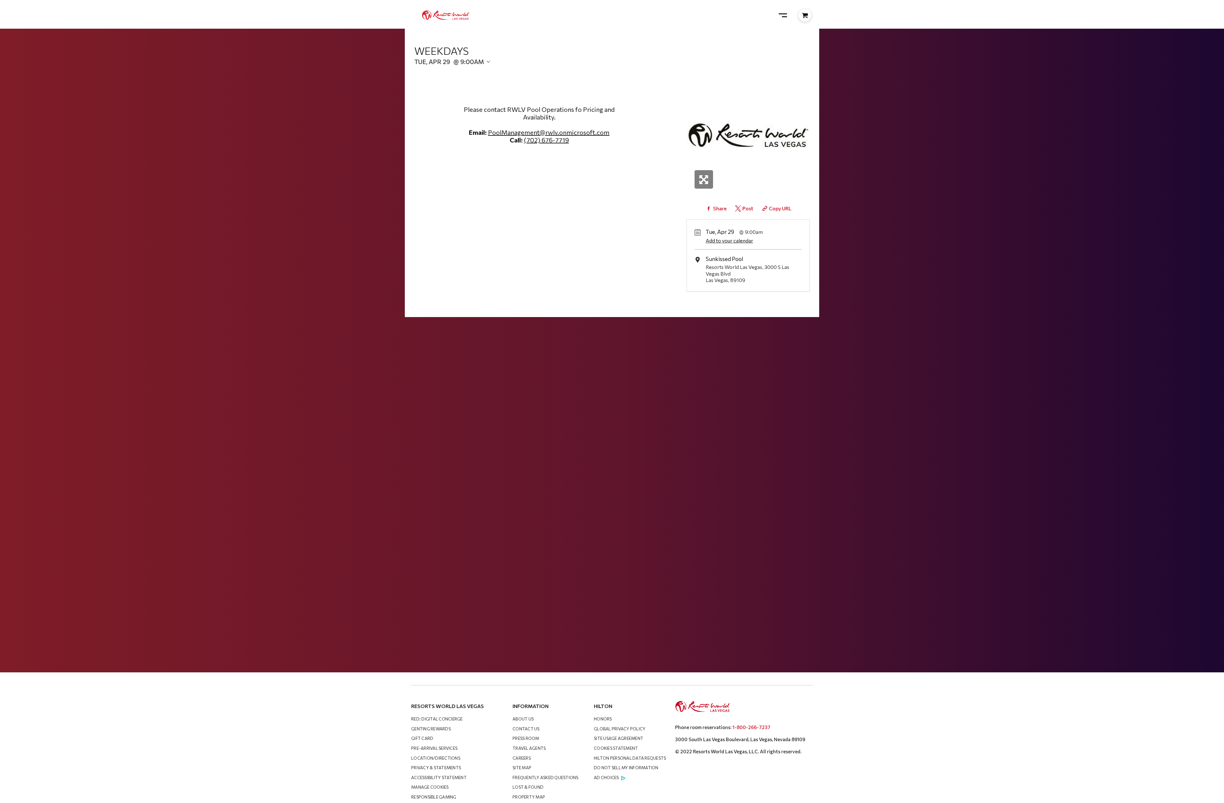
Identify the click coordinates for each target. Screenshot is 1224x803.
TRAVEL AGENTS (529, 748)
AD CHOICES (606, 777)
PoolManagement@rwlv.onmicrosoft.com (548, 132)
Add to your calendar (729, 240)
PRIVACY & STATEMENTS (436, 767)
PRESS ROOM (526, 738)
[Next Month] (518, 72)
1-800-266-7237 (751, 727)
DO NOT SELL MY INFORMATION (626, 767)
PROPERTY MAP (529, 796)
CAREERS (522, 758)
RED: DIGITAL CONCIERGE (437, 718)
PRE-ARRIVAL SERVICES (434, 748)
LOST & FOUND (528, 787)
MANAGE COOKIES (430, 787)
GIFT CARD (422, 738)
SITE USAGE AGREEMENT (618, 738)
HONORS (603, 718)
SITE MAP (522, 767)
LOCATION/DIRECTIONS (435, 758)
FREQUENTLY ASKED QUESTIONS (546, 777)
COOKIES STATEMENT (616, 748)
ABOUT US (523, 718)
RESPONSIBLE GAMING (433, 796)
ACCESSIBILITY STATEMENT (439, 777)
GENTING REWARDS (431, 728)
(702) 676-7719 (546, 140)
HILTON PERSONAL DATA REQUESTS (630, 758)
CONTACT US (526, 728)
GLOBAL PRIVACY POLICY (619, 728)
